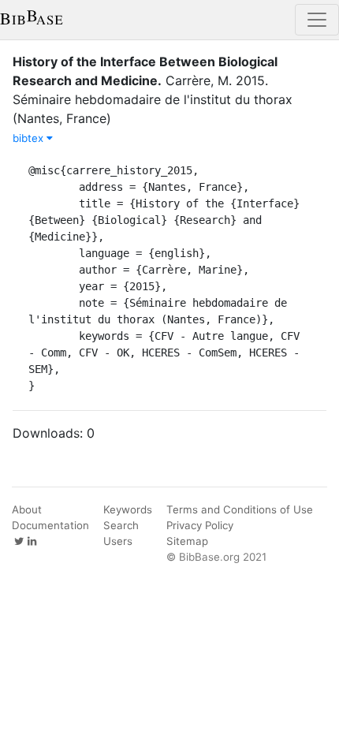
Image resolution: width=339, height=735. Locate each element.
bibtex (30, 138)
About (27, 509)
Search (121, 525)
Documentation (50, 525)
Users (117, 541)
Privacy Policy (199, 525)
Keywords (127, 509)
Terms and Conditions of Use (239, 509)
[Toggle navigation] (317, 19)
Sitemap (187, 541)
